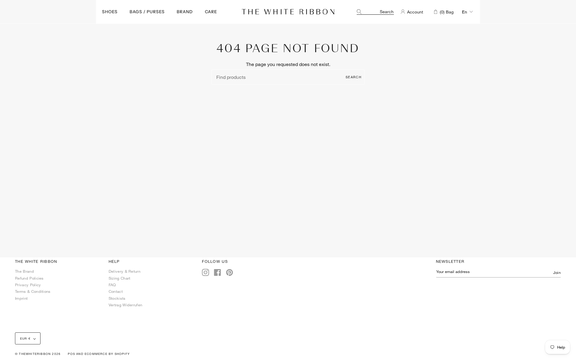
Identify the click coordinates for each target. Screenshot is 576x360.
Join (557, 272)
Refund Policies (29, 278)
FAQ (112, 284)
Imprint (21, 298)
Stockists (117, 298)
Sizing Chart (119, 278)
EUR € (25, 338)
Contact (116, 291)
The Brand (24, 271)
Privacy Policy (28, 284)
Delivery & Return (124, 271)
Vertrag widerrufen (125, 304)
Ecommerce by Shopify (107, 354)
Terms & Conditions (33, 291)
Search (354, 77)
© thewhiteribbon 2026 (38, 354)
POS (71, 354)
